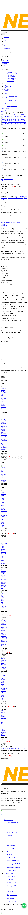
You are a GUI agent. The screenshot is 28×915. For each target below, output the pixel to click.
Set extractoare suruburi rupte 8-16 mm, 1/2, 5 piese (3, 406)
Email (3, 364)
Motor (2, 722)
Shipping (3, 193)
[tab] (14, 224)
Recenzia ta (4, 345)
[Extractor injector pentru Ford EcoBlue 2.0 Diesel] (13, 748)
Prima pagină (4, 110)
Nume (3, 359)
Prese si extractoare (3, 396)
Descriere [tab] (3, 224)
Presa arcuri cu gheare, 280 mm (3, 480)
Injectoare (3, 111)
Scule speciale (20, 110)
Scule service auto (11, 110)
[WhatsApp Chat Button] (24, 905)
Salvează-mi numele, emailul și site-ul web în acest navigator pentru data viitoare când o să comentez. (14, 370)
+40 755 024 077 (10, 219)
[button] (5, 60)
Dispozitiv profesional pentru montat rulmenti (3, 560)
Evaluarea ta (4, 341)
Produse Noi (11, 198)
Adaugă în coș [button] (10, 457)
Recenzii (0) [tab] (4, 225)
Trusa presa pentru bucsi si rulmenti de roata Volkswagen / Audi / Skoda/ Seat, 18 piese (4, 444)
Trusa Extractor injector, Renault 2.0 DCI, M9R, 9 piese (4, 605)
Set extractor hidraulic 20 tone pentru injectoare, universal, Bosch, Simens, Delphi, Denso (4, 521)
